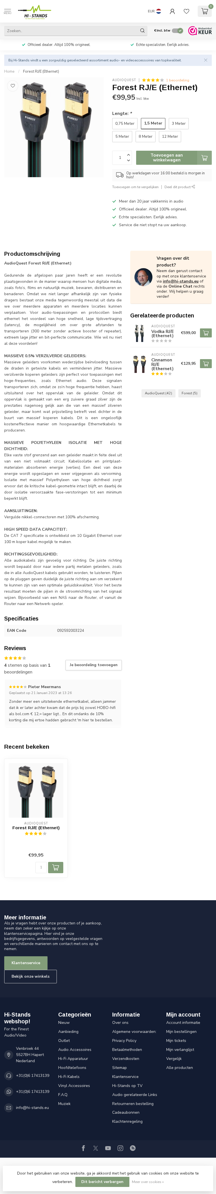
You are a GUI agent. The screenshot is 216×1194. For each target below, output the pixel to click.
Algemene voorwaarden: (134, 1031)
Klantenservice (26, 963)
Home (9, 71)
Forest (189, 393)
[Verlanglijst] (186, 11)
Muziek (64, 1103)
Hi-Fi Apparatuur (73, 1058)
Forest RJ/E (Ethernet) (41, 71)
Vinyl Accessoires (74, 1085)
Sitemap (119, 1067)
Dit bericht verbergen (102, 1181)
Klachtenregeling (127, 1121)
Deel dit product (178, 186)
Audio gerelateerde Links (134, 1094)
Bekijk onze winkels (31, 976)
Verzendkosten (125, 1058)
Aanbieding (68, 1031)
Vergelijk (174, 1058)
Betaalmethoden (127, 1049)
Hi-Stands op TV (127, 1085)
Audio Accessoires (74, 1049)
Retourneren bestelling (133, 1103)
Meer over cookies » (148, 1181)
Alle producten (179, 1067)
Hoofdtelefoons (72, 1067)
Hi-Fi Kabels (69, 1076)
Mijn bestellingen (181, 1031)
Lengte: (122, 113)
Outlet (64, 1040)
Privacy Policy (124, 1040)
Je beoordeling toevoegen (94, 665)
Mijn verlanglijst (180, 1049)
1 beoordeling (177, 80)
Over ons (120, 1022)
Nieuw (64, 1022)
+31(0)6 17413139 (32, 1075)
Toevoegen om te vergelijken (135, 186)
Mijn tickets (176, 1040)
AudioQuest (124, 80)
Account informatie (183, 1022)
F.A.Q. (63, 1094)
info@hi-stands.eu (181, 281)
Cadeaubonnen (126, 1112)
